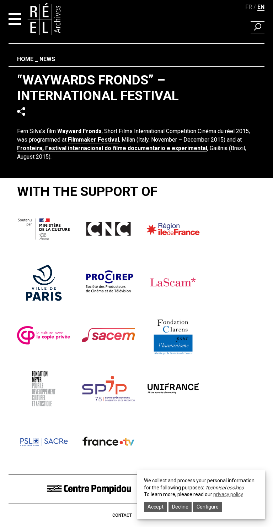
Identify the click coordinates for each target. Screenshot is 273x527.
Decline (180, 507)
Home (25, 59)
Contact (122, 515)
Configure (208, 507)
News (47, 59)
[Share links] (21, 111)
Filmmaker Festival (93, 139)
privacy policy (228, 494)
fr (248, 7)
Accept (156, 507)
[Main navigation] (15, 19)
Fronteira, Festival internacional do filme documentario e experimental (112, 148)
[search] (257, 27)
